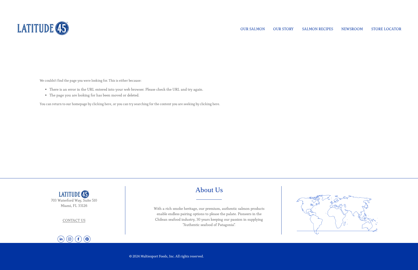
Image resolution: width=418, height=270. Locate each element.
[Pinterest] (87, 239)
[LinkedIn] (61, 239)
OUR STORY (283, 29)
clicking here (101, 104)
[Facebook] (78, 239)
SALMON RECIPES (317, 29)
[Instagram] (69, 239)
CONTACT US (74, 220)
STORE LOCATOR (386, 29)
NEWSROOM (352, 29)
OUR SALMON (252, 29)
